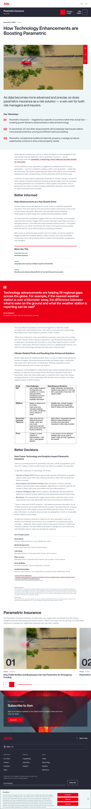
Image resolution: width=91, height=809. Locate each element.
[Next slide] (11, 684)
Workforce (45, 770)
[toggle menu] (86, 4)
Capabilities (27, 759)
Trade (44, 759)
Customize (68, 795)
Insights (25, 766)
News (5, 770)
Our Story (7, 759)
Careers (6, 762)
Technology (46, 762)
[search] (81, 3)
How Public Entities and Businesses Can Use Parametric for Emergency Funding (38, 675)
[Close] (88, 799)
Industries (26, 762)
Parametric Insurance (14, 10)
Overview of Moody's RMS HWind (23, 575)
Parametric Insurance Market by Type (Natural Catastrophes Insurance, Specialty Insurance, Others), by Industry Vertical (45, 577)
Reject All (67, 799)
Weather (45, 766)
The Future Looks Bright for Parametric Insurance (27, 578)
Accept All (68, 804)
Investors (7, 766)
